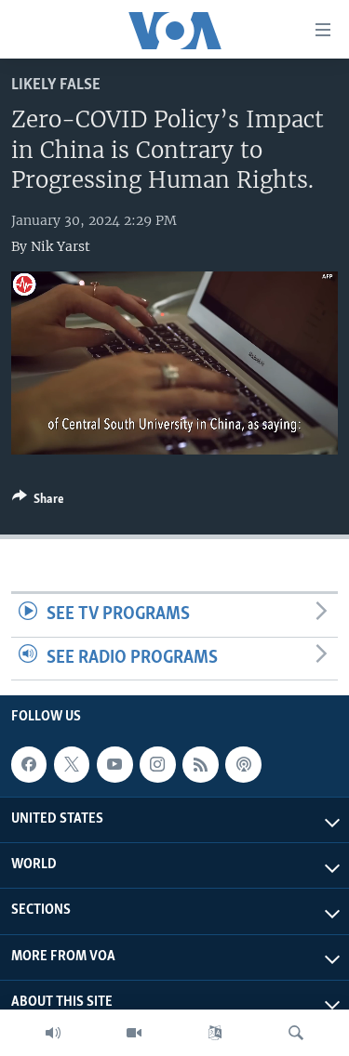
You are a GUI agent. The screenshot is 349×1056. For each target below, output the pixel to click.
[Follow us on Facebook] (29, 764)
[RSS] (200, 764)
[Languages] (215, 1033)
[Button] (38, 502)
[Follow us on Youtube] (114, 764)
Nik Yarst (60, 246)
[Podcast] (243, 764)
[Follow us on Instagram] (157, 764)
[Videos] (134, 1033)
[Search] (296, 1033)
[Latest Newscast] (53, 1033)
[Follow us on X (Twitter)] (71, 764)
